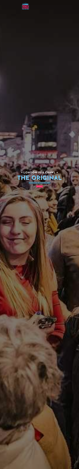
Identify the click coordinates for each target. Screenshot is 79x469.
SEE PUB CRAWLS (39, 186)
